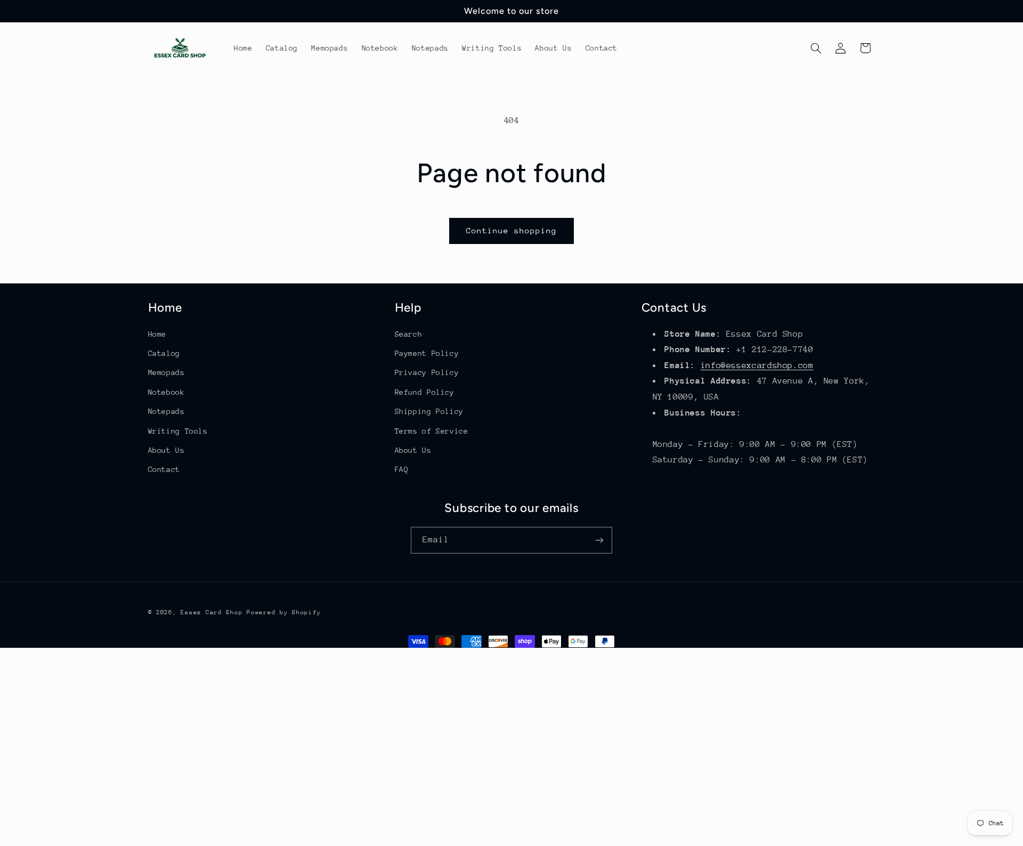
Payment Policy (427, 353)
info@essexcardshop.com (757, 365)
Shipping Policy (429, 411)
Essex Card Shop (211, 612)
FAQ (402, 469)
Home (157, 334)
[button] (815, 48)
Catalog (164, 353)
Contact (164, 469)
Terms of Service (431, 431)
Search (409, 334)
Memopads (166, 372)
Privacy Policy (427, 372)
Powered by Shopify (284, 612)
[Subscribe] (599, 540)
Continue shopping (511, 230)
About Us (166, 450)
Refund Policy (424, 392)
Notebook (166, 392)
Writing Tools (178, 431)
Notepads (166, 411)
